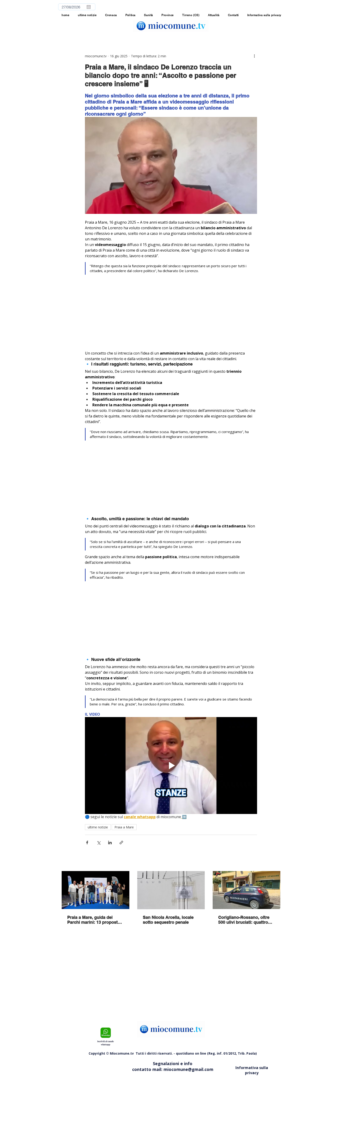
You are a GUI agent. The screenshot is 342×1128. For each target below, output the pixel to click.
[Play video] (171, 765)
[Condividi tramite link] (121, 842)
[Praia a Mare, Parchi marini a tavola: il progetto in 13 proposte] (95, 890)
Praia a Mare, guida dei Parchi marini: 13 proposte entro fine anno (93, 920)
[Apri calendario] (89, 7)
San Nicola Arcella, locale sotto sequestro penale (168, 920)
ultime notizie (98, 827)
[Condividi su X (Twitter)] (98, 842)
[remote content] (171, 315)
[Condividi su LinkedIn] (110, 842)
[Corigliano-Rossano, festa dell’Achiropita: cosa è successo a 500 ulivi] (246, 890)
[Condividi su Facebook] (87, 842)
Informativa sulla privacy (251, 1070)
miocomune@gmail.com (188, 1069)
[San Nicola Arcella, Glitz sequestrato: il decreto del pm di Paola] (171, 890)
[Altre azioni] (254, 56)
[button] (167, 15)
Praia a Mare (124, 827)
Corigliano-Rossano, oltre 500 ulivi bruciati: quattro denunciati (243, 920)
